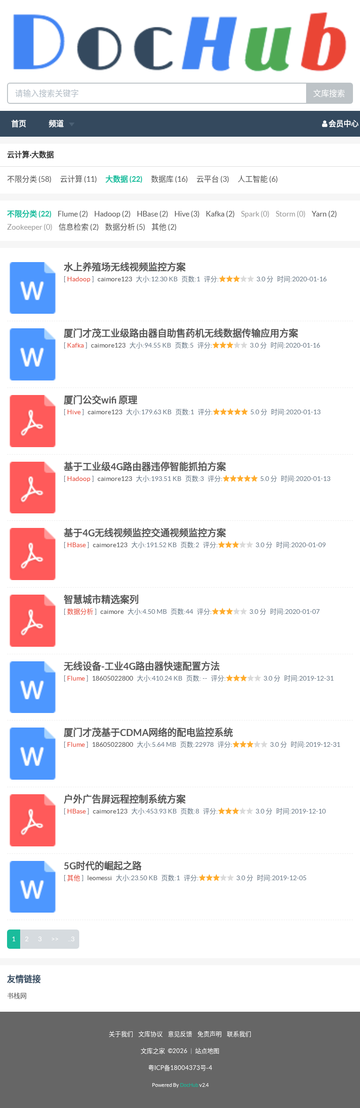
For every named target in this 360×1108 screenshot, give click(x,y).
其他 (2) (164, 227)
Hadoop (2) (112, 213)
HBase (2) (152, 213)
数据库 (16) (169, 179)
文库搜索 (329, 93)
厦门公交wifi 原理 (100, 400)
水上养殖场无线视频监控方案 (125, 267)
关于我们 (121, 1034)
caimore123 (115, 279)
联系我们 (239, 1034)
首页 (18, 123)
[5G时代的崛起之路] (33, 887)
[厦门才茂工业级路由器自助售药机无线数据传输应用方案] (33, 354)
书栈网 (17, 996)
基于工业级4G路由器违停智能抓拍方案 (145, 466)
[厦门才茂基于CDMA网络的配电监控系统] (33, 754)
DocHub (189, 1085)
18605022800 (112, 678)
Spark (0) (255, 213)
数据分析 (80, 611)
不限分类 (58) (29, 179)
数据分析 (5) (125, 227)
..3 (71, 939)
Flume (76, 678)
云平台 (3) (212, 179)
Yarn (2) (324, 213)
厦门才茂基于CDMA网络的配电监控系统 (148, 732)
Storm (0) (291, 213)
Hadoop (79, 279)
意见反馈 (180, 1034)
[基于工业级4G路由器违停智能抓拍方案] (33, 488)
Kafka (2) (220, 213)
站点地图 (207, 1050)
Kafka (75, 345)
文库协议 (150, 1034)
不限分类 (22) (29, 213)
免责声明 (209, 1034)
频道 (57, 123)
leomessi (99, 878)
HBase (76, 545)
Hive (74, 412)
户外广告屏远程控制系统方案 (125, 799)
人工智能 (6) (258, 179)
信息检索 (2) (79, 227)
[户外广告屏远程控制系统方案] (33, 820)
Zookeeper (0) (29, 227)
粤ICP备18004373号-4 (180, 1067)
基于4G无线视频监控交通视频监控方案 (145, 532)
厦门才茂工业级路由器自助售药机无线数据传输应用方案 (181, 333)
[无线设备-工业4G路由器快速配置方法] (33, 687)
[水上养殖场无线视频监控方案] (33, 288)
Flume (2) (73, 213)
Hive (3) (187, 213)
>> (55, 939)
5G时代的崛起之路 (103, 865)
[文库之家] (180, 41)
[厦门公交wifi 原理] (33, 421)
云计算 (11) (78, 179)
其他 (74, 878)
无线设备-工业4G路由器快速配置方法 (142, 666)
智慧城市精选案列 (101, 599)
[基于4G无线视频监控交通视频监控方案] (33, 554)
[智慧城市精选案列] (33, 621)
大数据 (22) (123, 179)
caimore (112, 611)
